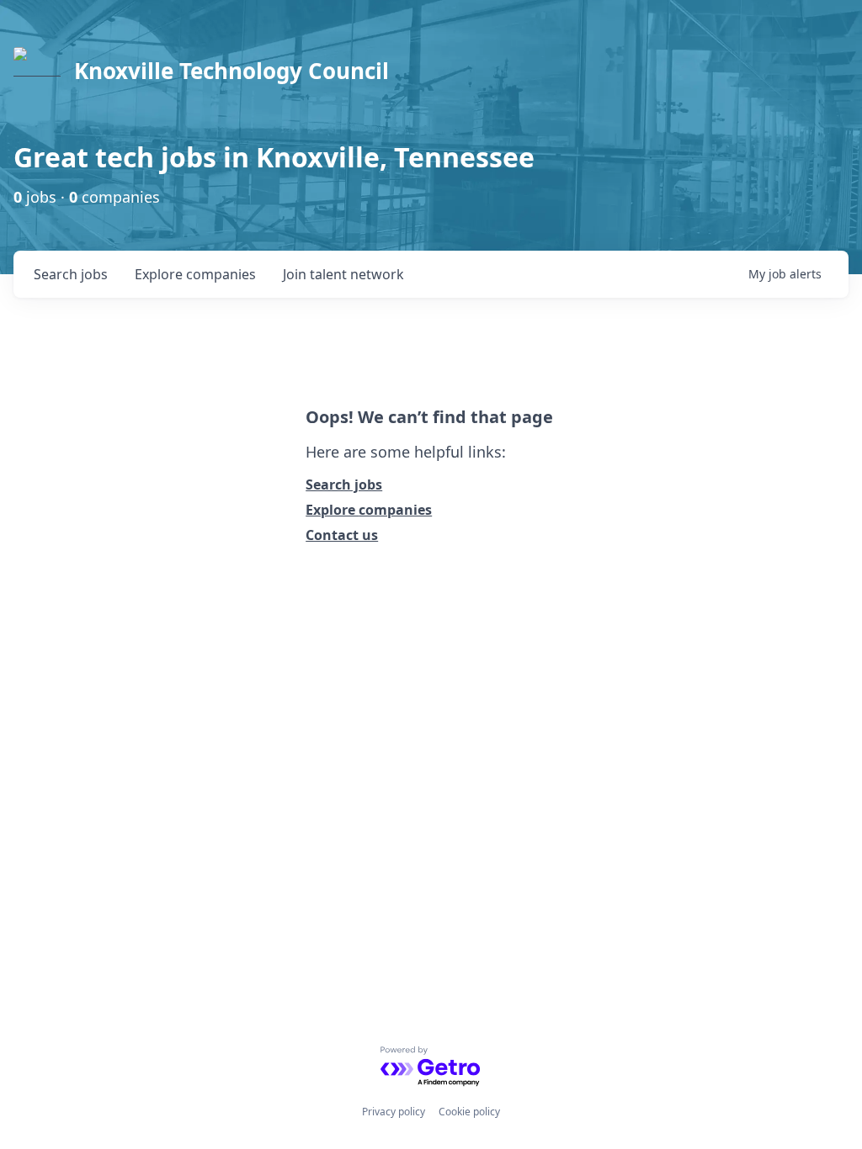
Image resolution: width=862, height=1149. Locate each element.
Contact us (342, 535)
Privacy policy (393, 1111)
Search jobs (344, 484)
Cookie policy (469, 1111)
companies (195, 274)
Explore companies (369, 509)
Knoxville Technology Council (231, 71)
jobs (71, 274)
